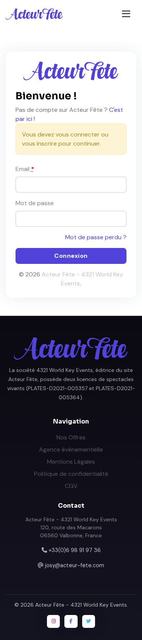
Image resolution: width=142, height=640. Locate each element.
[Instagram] (53, 621)
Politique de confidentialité (71, 474)
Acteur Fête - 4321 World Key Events (81, 604)
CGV (71, 486)
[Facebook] (70, 621)
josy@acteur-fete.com (74, 565)
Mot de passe (35, 203)
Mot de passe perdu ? (95, 237)
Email (25, 169)
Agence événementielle (71, 449)
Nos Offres (71, 437)
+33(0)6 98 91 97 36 (74, 550)
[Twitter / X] (88, 621)
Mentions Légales (71, 462)
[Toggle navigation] (126, 13)
